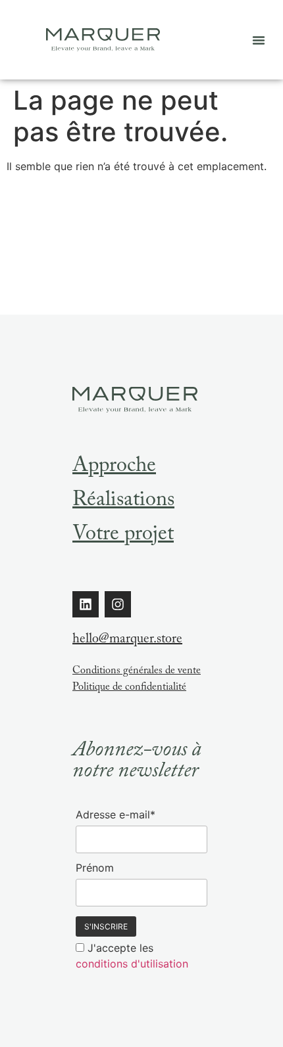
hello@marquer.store (127, 640)
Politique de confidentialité (129, 688)
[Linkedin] (85, 604)
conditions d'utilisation (132, 963)
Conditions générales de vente (136, 671)
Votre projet (123, 536)
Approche (114, 467)
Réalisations (123, 502)
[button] (259, 40)
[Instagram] (118, 604)
